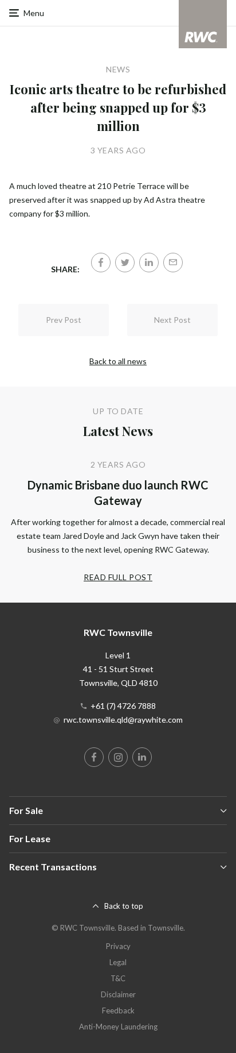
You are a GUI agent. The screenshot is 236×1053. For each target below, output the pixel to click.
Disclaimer (118, 994)
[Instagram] (118, 757)
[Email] (173, 262)
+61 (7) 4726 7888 (123, 706)
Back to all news (118, 361)
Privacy (118, 946)
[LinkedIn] (149, 262)
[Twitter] (125, 262)
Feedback (118, 1010)
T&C (118, 978)
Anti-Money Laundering (118, 1026)
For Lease (29, 838)
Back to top (123, 906)
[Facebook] (101, 262)
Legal (118, 962)
